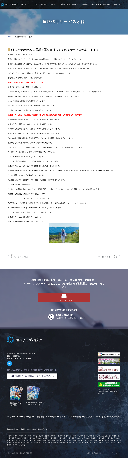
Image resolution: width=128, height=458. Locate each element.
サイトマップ (116, 453)
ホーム (23, 4)
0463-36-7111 (65, 315)
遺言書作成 (64, 4)
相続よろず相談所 (11, 4)
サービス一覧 (32, 4)
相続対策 (53, 4)
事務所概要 (106, 4)
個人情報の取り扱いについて (96, 453)
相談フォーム (118, 4)
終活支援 (85, 4)
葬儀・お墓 (95, 4)
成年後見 (75, 4)
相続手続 (44, 4)
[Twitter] (9, 363)
